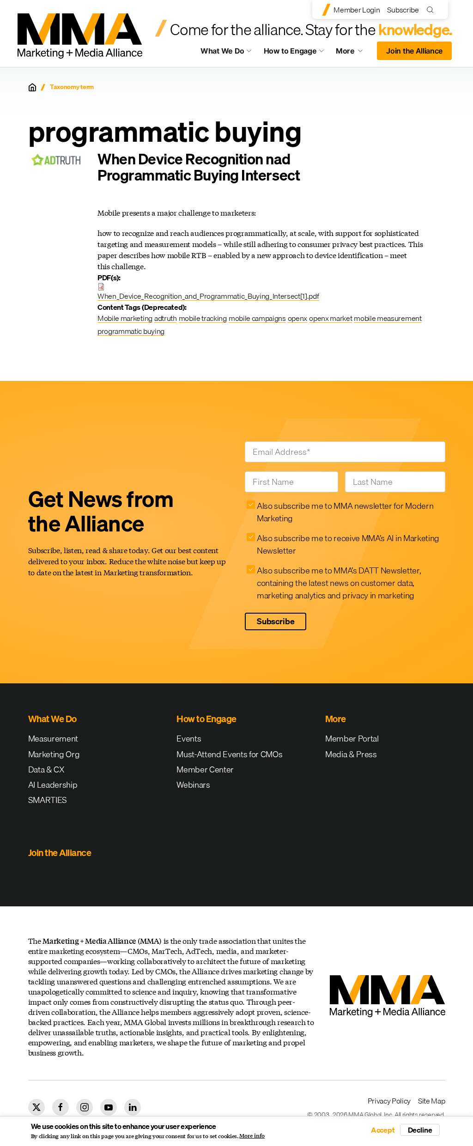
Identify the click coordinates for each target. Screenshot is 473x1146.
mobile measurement (387, 318)
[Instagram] (84, 1107)
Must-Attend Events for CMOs (229, 754)
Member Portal (352, 738)
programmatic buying (130, 331)
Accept (383, 1130)
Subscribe (402, 10)
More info (252, 1136)
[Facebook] (60, 1107)
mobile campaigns (257, 318)
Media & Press (351, 754)
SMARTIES (47, 800)
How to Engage (290, 50)
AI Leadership (53, 784)
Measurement (53, 738)
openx (297, 318)
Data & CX (46, 769)
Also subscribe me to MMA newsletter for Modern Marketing (345, 512)
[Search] (432, 9)
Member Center (205, 769)
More (354, 53)
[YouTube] (108, 1107)
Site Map (431, 1101)
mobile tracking (203, 318)
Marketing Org (54, 754)
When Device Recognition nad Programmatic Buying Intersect (198, 167)
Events (188, 738)
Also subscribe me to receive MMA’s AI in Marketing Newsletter (348, 544)
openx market (330, 318)
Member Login (357, 10)
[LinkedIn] (132, 1107)
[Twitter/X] (36, 1107)
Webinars (193, 784)
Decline (420, 1130)
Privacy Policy (389, 1101)
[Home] (32, 87)
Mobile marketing (124, 318)
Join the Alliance (414, 50)
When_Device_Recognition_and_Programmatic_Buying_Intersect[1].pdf (208, 296)
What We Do (222, 50)
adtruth (165, 318)
